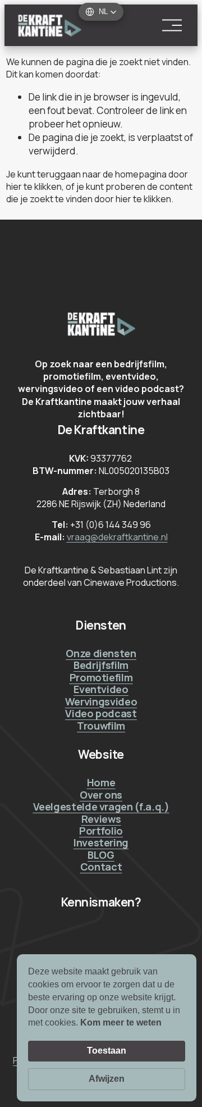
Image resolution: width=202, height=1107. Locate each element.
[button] (101, 11)
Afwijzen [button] (107, 1078)
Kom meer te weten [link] (121, 1022)
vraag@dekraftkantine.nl (117, 537)
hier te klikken (34, 186)
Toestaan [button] (106, 1050)
